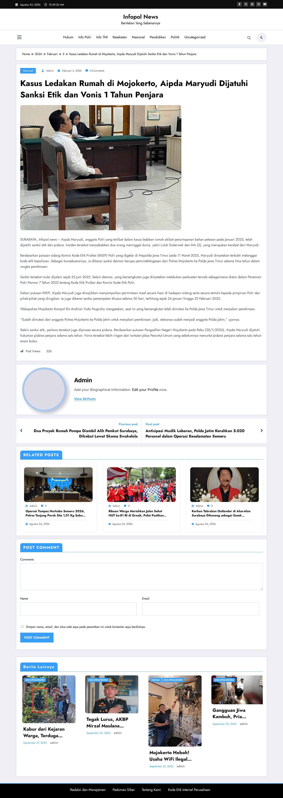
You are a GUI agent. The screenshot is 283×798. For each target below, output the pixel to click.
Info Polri (84, 37)
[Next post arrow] (261, 431)
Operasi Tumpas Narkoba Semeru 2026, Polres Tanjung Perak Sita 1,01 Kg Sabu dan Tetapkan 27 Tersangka (55, 513)
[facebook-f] (239, 4)
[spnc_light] (261, 37)
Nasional (138, 37)
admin (50, 71)
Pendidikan (158, 37)
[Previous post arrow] (21, 431)
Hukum (68, 37)
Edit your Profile (145, 390)
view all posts (85, 399)
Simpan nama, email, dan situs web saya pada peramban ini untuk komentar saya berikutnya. (86, 627)
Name (24, 598)
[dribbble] (252, 4)
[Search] (249, 38)
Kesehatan (120, 37)
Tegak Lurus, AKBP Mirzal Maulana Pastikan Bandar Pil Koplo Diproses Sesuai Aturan (39, 722)
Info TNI (102, 37)
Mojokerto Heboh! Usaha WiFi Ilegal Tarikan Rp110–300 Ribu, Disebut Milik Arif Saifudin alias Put (101, 755)
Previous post (128, 424)
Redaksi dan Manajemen (87, 789)
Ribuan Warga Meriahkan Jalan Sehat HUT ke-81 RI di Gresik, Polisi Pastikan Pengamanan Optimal (136, 513)
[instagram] (258, 4)
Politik (175, 37)
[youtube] (265, 4)
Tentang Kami (151, 789)
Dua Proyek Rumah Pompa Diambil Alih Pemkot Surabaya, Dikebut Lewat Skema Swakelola (86, 433)
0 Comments (97, 71)
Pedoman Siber (124, 789)
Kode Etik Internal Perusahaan (189, 789)
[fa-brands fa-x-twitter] (246, 4)
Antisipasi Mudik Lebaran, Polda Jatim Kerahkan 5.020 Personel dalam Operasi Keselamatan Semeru (195, 433)
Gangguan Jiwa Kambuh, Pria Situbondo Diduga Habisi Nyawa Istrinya (165, 713)
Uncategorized (194, 37)
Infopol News (140, 17)
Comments (27, 559)
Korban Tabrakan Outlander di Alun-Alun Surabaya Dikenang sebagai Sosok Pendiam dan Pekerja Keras (221, 513)
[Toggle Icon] (19, 38)
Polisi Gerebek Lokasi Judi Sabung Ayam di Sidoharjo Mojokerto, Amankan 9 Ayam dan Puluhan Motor (228, 725)
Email (145, 598)
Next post (152, 424)
